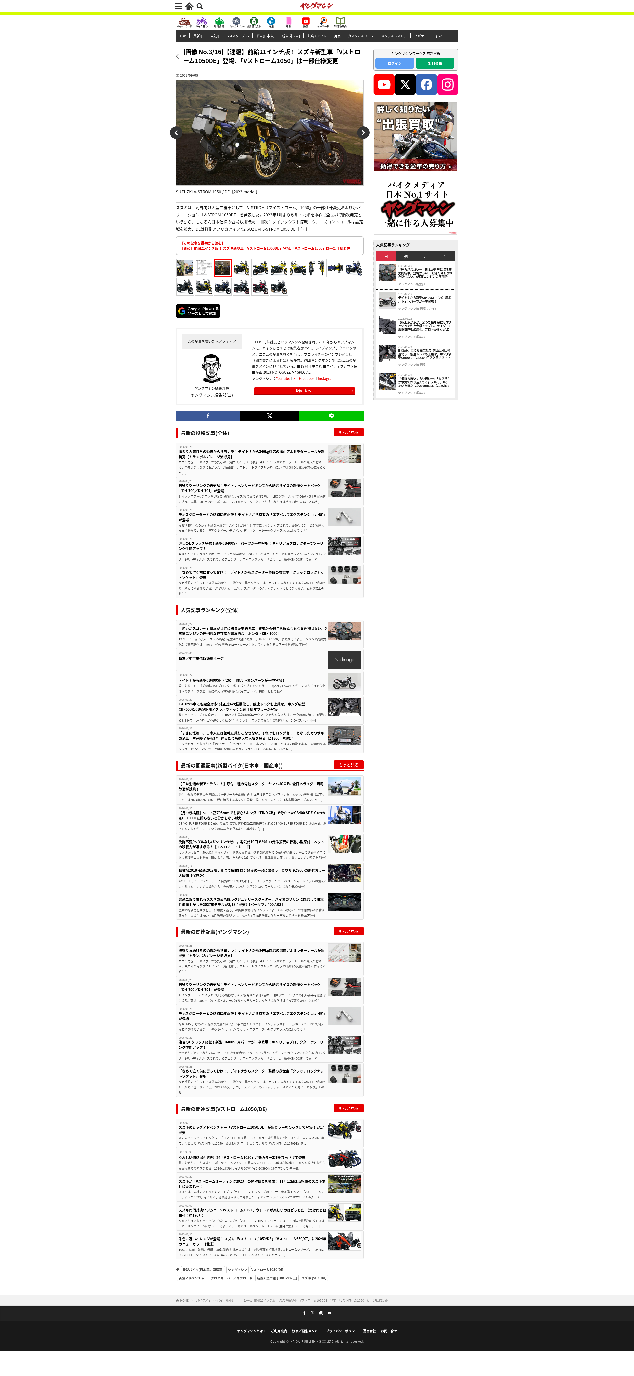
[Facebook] (208, 416)
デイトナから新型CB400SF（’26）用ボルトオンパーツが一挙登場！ (232, 680)
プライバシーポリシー (342, 1330)
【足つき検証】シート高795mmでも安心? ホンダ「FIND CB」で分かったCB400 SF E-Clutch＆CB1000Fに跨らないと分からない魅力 (252, 815)
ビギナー (420, 35)
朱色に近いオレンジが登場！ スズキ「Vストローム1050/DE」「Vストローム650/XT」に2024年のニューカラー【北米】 (252, 1241)
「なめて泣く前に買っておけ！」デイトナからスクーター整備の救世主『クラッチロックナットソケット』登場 (251, 575)
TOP (183, 35)
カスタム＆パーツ (361, 35)
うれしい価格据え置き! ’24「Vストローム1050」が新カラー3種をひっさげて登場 (242, 1157)
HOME (184, 1300)
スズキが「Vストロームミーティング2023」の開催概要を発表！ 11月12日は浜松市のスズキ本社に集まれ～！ (252, 1184)
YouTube (283, 378)
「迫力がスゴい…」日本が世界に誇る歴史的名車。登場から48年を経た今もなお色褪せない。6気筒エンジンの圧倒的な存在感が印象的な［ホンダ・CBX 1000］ (253, 631)
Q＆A (438, 35)
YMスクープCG (238, 35)
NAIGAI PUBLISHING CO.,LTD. (313, 1341)
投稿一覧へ (303, 391)
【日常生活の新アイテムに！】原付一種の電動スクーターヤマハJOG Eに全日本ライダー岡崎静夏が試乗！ (251, 786)
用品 (337, 35)
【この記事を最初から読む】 (265, 246)
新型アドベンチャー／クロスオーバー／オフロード (216, 1278)
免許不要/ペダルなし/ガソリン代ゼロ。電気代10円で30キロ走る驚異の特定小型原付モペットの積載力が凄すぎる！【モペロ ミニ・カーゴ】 (251, 844)
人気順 (215, 35)
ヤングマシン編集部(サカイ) (417, 308)
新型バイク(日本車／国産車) (203, 1269)
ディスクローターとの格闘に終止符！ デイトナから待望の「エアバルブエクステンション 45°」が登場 (252, 517)
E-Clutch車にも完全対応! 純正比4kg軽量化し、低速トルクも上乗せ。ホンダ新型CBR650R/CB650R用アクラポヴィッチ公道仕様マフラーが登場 (242, 706)
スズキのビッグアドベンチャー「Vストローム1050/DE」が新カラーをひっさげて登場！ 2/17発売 (251, 1130)
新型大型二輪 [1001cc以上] (277, 1278)
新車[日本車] (265, 35)
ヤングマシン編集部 (411, 284)
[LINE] (331, 416)
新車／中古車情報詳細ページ (201, 658)
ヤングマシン (237, 1269)
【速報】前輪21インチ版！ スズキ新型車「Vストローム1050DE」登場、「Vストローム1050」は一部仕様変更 (315, 1300)
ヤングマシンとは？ (251, 1330)
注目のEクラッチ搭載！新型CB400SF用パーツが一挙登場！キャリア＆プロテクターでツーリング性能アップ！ (251, 546)
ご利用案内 (279, 1330)
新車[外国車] (291, 35)
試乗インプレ (317, 35)
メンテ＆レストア (394, 35)
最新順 (198, 35)
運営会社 (369, 1330)
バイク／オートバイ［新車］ (215, 1300)
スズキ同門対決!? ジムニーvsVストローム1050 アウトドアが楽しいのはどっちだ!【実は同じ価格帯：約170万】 (252, 1212)
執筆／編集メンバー (306, 1330)
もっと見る (349, 432)
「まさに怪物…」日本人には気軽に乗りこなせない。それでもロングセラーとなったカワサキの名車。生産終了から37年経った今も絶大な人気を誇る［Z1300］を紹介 (251, 735)
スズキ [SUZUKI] (313, 1278)
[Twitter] (269, 416)
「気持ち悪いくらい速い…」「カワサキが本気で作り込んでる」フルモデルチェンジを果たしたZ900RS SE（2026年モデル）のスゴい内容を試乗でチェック (425, 382)
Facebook (307, 378)
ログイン (395, 63)
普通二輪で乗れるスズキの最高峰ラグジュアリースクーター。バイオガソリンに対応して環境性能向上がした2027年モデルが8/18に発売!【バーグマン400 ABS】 (251, 902)
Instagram (326, 378)
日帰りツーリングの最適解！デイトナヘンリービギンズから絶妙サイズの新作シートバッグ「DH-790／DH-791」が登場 (250, 488)
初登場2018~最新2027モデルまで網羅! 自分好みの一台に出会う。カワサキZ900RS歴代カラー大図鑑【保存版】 (252, 873)
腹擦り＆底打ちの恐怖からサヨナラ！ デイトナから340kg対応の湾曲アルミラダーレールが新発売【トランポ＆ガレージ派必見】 (251, 454)
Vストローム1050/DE (267, 1269)
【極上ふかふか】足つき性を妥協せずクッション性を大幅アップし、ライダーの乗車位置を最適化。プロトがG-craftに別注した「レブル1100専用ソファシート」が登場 (425, 326)
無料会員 (435, 63)
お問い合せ (389, 1330)
